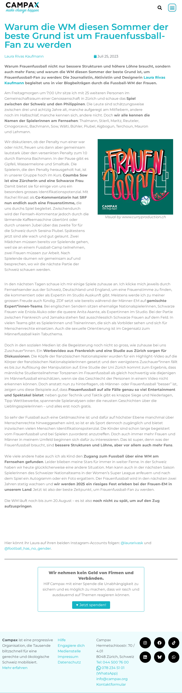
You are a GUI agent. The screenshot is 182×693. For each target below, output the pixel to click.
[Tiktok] (173, 642)
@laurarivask (132, 543)
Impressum (68, 657)
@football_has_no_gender (27, 548)
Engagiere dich (71, 645)
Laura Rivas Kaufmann (24, 56)
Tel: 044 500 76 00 (112, 662)
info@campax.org (112, 679)
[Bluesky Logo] (159, 657)
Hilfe (62, 640)
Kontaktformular (111, 684)
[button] (172, 8)
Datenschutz (69, 662)
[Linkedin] (145, 657)
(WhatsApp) (107, 673)
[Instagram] (145, 642)
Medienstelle (69, 651)
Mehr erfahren (15, 668)
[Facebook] (159, 642)
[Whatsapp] (173, 657)
